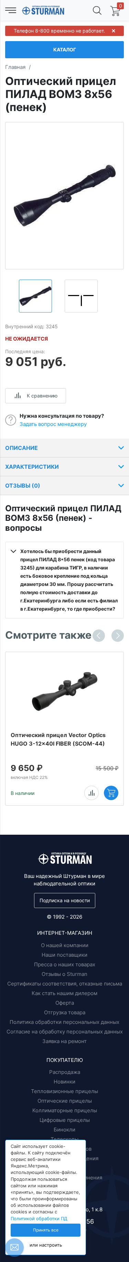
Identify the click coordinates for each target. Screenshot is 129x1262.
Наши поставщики (64, 955)
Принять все (45, 1230)
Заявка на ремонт (64, 1041)
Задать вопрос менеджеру (53, 424)
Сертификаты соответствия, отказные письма (64, 983)
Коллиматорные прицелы (64, 1110)
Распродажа (64, 1072)
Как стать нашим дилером (64, 993)
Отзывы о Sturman (64, 974)
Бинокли (64, 1129)
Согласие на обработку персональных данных (65, 1031)
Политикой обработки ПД (39, 1218)
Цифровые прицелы (65, 1120)
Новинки (64, 1081)
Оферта (64, 1003)
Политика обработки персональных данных (64, 1022)
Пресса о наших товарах (64, 964)
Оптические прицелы (64, 1101)
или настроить (46, 1245)
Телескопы (64, 1139)
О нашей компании (64, 945)
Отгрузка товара (64, 1012)
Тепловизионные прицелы (64, 1091)
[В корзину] (111, 793)
